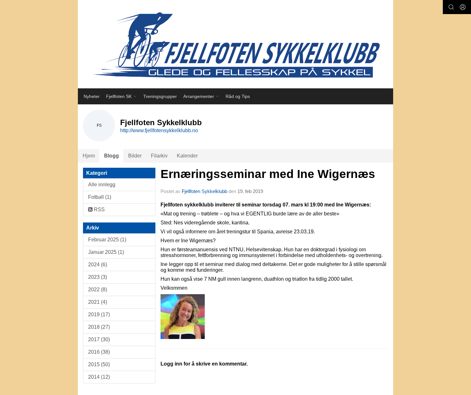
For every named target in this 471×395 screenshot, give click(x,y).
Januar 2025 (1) (106, 252)
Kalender (187, 155)
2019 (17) (99, 314)
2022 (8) (97, 289)
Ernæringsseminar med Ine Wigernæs (268, 174)
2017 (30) (99, 339)
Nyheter (92, 96)
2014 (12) (99, 377)
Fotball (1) (99, 197)
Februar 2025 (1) (107, 239)
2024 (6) (97, 264)
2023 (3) (97, 277)
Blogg (111, 155)
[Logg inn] (462, 7)
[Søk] (451, 7)
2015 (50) (99, 364)
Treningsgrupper (160, 96)
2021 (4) (97, 302)
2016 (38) (99, 352)
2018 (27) (99, 327)
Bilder (135, 155)
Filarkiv (159, 155)
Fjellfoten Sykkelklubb (204, 191)
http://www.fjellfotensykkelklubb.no (159, 130)
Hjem (89, 155)
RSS (99, 209)
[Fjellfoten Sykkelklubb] (235, 44)
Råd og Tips (238, 96)
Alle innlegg (101, 184)
